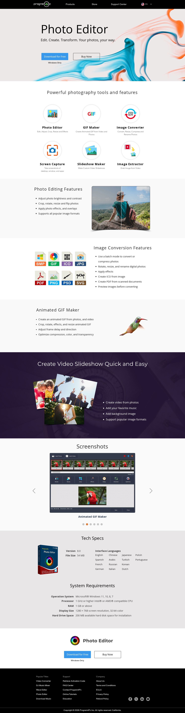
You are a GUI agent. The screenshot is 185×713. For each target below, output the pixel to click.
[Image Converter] (91, 524)
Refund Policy (102, 699)
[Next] (151, 491)
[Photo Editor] (83, 524)
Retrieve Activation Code (74, 681)
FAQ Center (68, 685)
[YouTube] (148, 699)
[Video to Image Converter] (98, 524)
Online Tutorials (70, 694)
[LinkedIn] (142, 699)
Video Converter (43, 681)
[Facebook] (130, 699)
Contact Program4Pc (72, 690)
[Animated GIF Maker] (87, 524)
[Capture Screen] (102, 524)
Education (67, 699)
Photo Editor (41, 694)
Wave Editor (41, 690)
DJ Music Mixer (43, 685)
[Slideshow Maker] (94, 524)
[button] (70, 4)
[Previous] (34, 491)
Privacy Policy (102, 694)
